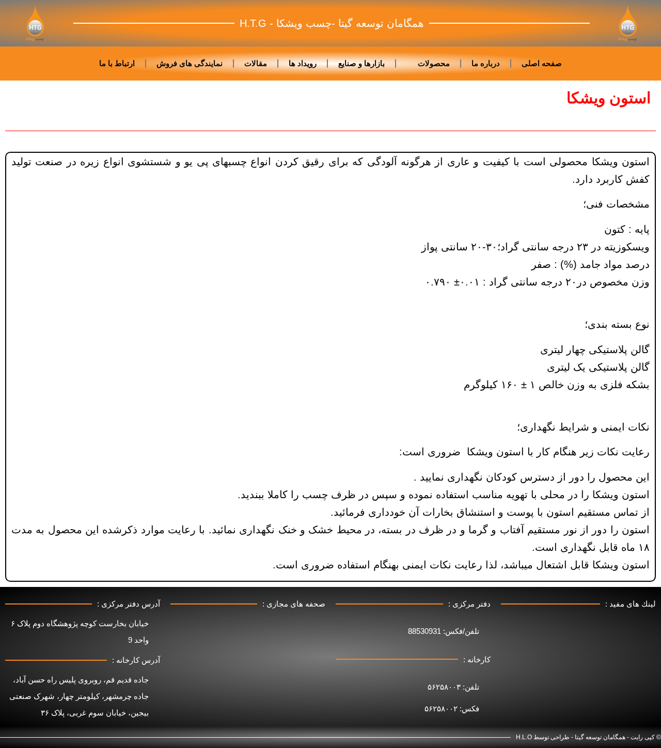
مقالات (255, 63)
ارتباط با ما (117, 63)
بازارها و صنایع (361, 63)
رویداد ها (303, 63)
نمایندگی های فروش (189, 63)
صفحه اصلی (542, 63)
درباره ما (485, 63)
